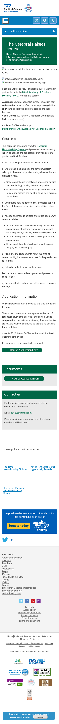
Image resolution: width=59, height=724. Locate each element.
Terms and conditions (29, 621)
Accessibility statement (29, 612)
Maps (5, 571)
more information (23, 717)
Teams (5, 579)
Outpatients (8, 568)
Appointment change (12, 557)
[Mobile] (53, 20)
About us (17, 54)
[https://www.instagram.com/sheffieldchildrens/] (39, 601)
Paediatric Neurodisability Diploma (24, 147)
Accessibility (29, 610)
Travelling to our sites (12, 577)
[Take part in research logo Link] (18, 672)
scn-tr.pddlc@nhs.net (21, 413)
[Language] (36, 20)
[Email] (44, 20)
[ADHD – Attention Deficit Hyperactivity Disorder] (43, 458)
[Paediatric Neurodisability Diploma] (15, 458)
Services (36, 636)
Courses (11, 57)
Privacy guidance (29, 615)
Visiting (5, 582)
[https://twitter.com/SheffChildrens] (21, 601)
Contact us (34, 639)
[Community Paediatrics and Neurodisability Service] (15, 479)
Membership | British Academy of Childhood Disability (28, 129)
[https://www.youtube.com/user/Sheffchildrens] (33, 601)
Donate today (18, 525)
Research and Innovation (30, 646)
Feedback (7, 563)
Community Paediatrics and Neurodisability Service (14, 490)
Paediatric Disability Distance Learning (32, 57)
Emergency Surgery (12, 590)
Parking (6, 574)
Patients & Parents (22, 636)
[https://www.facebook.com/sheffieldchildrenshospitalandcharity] (27, 601)
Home (9, 54)
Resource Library (13, 643)
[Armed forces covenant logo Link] (29, 694)
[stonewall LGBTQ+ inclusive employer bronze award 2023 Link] (45, 682)
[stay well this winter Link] (37, 661)
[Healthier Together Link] (18, 661)
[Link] (31, 682)
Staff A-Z (26, 643)
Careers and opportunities (33, 54)
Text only (29, 607)
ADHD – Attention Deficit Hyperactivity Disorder (43, 468)
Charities (6, 560)
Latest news (37, 643)
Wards (5, 585)
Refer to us (47, 636)
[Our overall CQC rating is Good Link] (15, 682)
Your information (30, 618)
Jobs (4, 566)
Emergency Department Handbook (19, 588)
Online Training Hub (11, 593)
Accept (40, 717)
